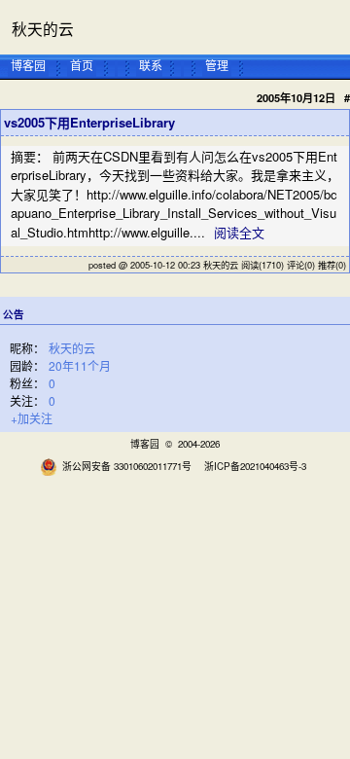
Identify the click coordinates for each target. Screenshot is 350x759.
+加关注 (31, 418)
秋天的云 (43, 28)
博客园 (28, 63)
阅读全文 (239, 232)
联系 (150, 63)
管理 (216, 63)
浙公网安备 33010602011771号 (127, 466)
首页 (81, 63)
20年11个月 (80, 365)
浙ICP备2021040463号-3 (255, 466)
